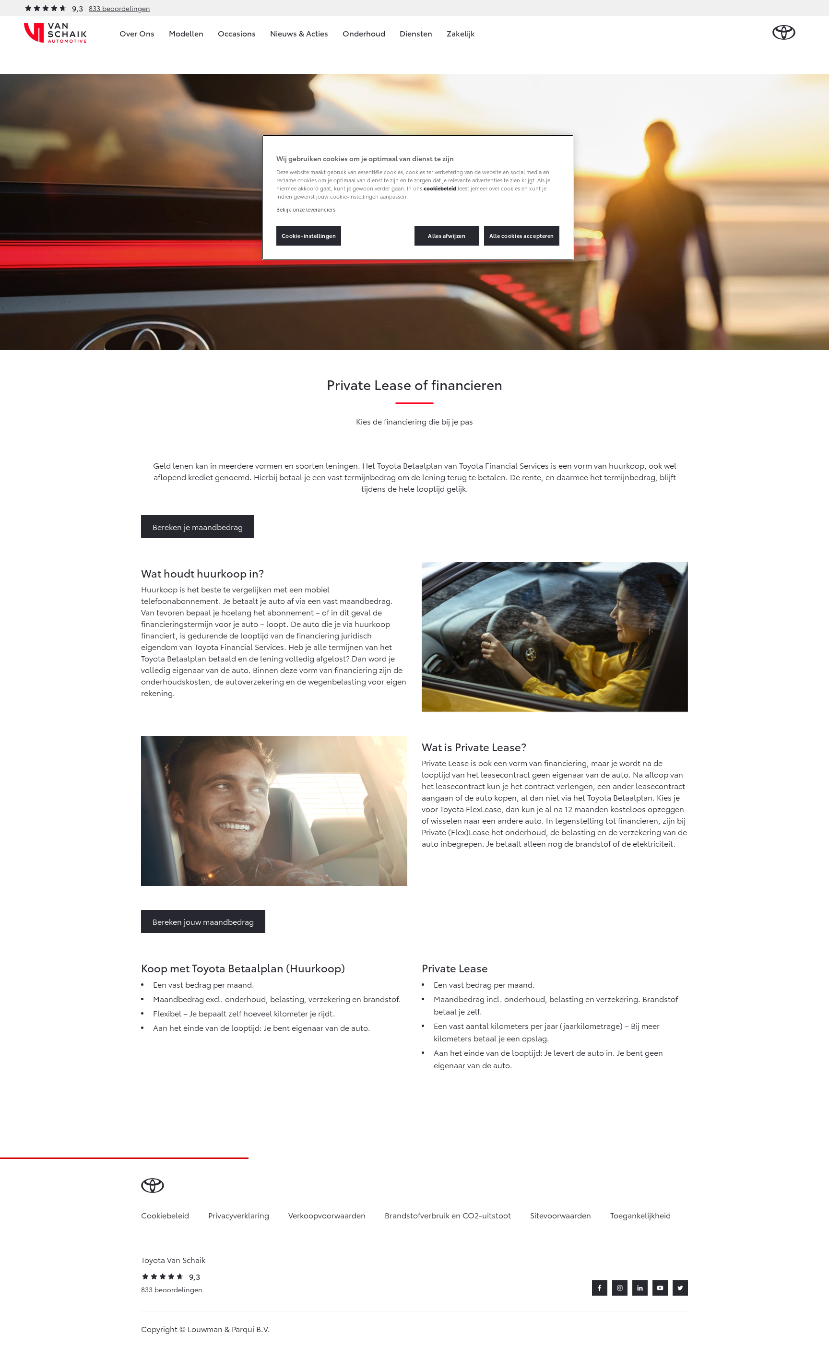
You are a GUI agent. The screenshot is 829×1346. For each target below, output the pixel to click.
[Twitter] (680, 1288)
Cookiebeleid (165, 1214)
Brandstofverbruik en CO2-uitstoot (448, 1214)
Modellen (186, 32)
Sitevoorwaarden (560, 1214)
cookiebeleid (440, 188)
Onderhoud (364, 32)
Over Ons (136, 32)
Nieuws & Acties (299, 32)
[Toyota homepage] (783, 33)
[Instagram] (620, 1288)
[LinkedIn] (640, 1288)
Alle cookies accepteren (521, 235)
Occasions (237, 32)
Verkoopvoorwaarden (327, 1214)
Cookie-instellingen (309, 235)
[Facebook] (599, 1288)
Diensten (416, 32)
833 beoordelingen (119, 8)
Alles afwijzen (446, 235)
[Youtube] (660, 1288)
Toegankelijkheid (640, 1214)
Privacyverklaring (238, 1214)
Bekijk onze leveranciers (305, 209)
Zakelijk (461, 32)
